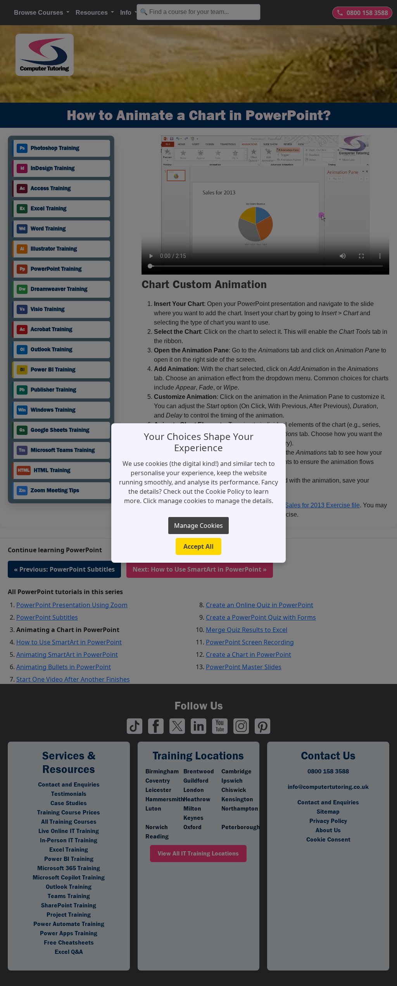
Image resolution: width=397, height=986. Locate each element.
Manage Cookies (198, 525)
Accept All (198, 546)
